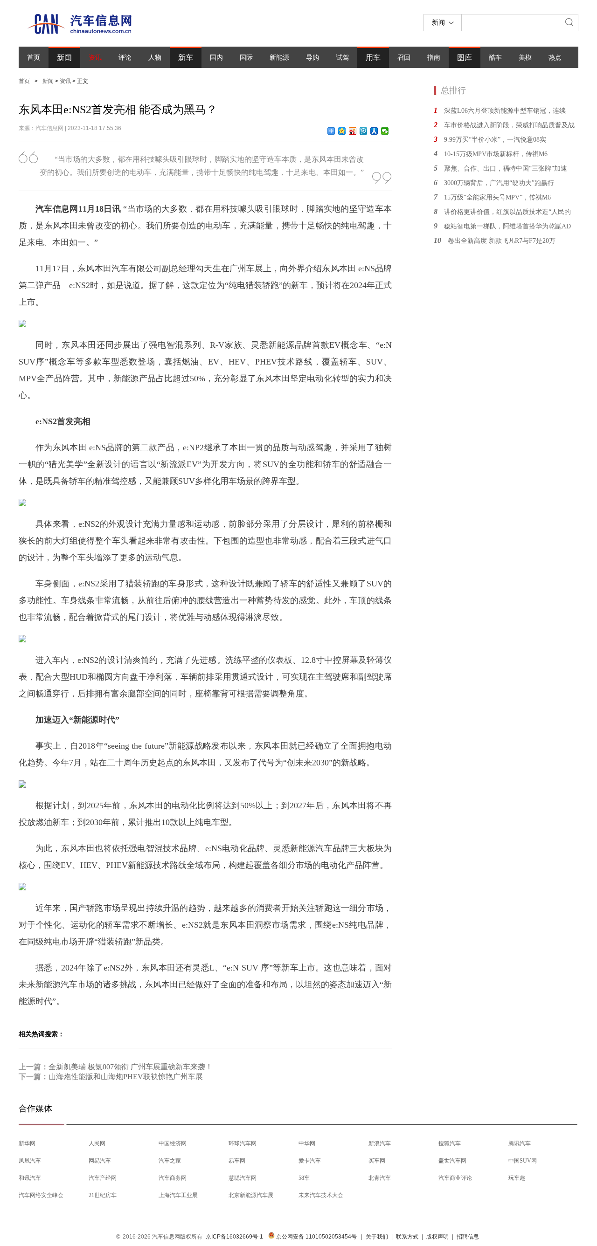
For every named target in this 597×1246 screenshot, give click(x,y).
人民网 (97, 1143)
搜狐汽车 (449, 1143)
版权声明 (437, 1236)
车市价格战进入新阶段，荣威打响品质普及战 (509, 125)
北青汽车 (379, 1178)
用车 (373, 58)
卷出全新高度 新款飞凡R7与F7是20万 (501, 240)
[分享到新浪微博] (353, 131)
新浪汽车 (379, 1143)
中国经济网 (173, 1143)
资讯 (95, 57)
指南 (433, 57)
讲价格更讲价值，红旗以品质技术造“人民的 (507, 211)
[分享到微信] (385, 131)
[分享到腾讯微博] (364, 131)
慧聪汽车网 (243, 1178)
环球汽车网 (243, 1143)
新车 (185, 58)
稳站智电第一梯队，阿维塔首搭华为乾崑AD (507, 226)
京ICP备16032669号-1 (234, 1236)
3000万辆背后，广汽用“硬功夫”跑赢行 (499, 182)
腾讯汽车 (519, 1143)
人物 (154, 57)
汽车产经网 (103, 1178)
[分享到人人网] (374, 131)
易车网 (237, 1160)
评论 (125, 57)
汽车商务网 (173, 1178)
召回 (403, 57)
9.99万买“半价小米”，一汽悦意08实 (495, 139)
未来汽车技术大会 (320, 1195)
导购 (312, 57)
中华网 (306, 1143)
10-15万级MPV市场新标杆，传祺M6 (496, 154)
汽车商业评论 (455, 1178)
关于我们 (377, 1236)
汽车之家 (170, 1160)
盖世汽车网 (452, 1160)
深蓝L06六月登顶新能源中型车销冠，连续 (505, 110)
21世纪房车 (103, 1195)
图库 (464, 58)
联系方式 (407, 1236)
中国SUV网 (522, 1160)
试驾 (342, 57)
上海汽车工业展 (178, 1195)
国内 (216, 57)
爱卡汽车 (309, 1160)
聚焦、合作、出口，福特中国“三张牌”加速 (505, 168)
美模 (525, 57)
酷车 (495, 57)
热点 (555, 57)
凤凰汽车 (30, 1160)
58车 (304, 1178)
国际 (246, 57)
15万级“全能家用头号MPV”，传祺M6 (497, 197)
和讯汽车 (30, 1178)
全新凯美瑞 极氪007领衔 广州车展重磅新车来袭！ (131, 1067)
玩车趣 (516, 1178)
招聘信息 (468, 1236)
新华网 (27, 1143)
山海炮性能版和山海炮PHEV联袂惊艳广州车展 (126, 1077)
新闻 (64, 58)
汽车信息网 (49, 128)
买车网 (376, 1160)
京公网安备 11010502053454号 (316, 1236)
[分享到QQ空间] (342, 131)
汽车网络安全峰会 (41, 1195)
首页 (33, 57)
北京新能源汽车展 (251, 1195)
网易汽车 (100, 1160)
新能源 (279, 57)
